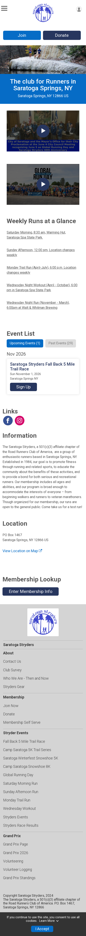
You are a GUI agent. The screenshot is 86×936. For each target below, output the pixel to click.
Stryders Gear (13, 687)
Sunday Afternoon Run (20, 792)
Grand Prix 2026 (15, 853)
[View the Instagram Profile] (19, 420)
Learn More (47, 921)
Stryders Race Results (20, 825)
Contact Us (12, 661)
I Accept (42, 929)
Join (22, 35)
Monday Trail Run (16, 800)
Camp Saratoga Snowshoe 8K (26, 766)
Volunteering (13, 861)
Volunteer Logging (17, 869)
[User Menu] (79, 9)
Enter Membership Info (30, 591)
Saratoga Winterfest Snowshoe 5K (30, 758)
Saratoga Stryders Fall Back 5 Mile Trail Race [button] (42, 366)
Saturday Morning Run (20, 783)
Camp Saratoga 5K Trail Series (27, 750)
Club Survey (12, 670)
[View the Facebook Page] (8, 420)
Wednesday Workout (19, 808)
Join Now (10, 706)
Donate (62, 35)
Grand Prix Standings (19, 878)
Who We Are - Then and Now (26, 678)
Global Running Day (18, 775)
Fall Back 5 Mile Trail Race (24, 741)
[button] (23, 387)
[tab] (25, 343)
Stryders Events (15, 817)
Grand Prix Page (15, 844)
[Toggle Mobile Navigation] (4, 8)
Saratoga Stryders (18, 645)
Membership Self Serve (21, 722)
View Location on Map (21, 551)
